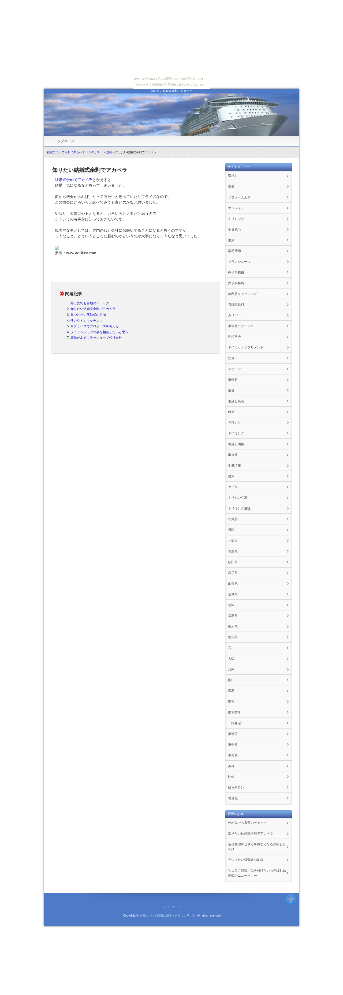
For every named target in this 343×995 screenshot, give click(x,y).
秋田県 (233, 562)
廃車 (231, 701)
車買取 (233, 755)
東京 (231, 240)
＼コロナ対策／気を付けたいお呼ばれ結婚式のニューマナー (257, 873)
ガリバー (234, 315)
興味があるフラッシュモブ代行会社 (96, 338)
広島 (231, 691)
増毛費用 (234, 251)
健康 (231, 476)
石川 (231, 648)
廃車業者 (234, 712)
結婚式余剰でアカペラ (73, 180)
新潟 (231, 605)
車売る (233, 744)
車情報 (233, 380)
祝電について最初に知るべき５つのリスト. (167, 915)
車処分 (233, 734)
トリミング (236, 219)
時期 (231, 412)
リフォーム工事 (239, 197)
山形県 (233, 583)
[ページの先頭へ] (290, 902)
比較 (231, 777)
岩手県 (233, 573)
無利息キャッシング (242, 294)
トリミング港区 (239, 508)
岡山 (231, 680)
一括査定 (234, 723)
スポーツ (234, 369)
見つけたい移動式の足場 (88, 315)
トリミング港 (237, 498)
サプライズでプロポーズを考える (94, 326)
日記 (231, 530)
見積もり (234, 423)
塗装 (231, 186)
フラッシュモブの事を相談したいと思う (99, 332)
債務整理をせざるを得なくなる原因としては (257, 846)
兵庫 (231, 669)
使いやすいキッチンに (86, 320)
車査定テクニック (241, 326)
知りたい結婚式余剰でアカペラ (92, 309)
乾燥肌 (233, 519)
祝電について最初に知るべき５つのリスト (75, 152)
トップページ (64, 141)
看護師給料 (236, 304)
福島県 (233, 616)
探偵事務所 (236, 283)
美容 (231, 766)
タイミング (236, 433)
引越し (233, 176)
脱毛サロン (236, 787)
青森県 (233, 551)
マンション (236, 208)
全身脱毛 (234, 229)
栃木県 (233, 626)
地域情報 (234, 465)
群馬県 (233, 637)
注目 (109, 152)
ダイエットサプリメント (245, 347)
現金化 (233, 798)
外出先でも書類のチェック (89, 303)
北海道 (233, 541)
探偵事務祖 (236, 272)
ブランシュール (239, 262)
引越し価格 (236, 444)
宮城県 (233, 594)
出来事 (233, 455)
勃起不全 (234, 337)
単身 (231, 390)
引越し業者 (236, 401)
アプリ (233, 487)
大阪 (231, 658)
